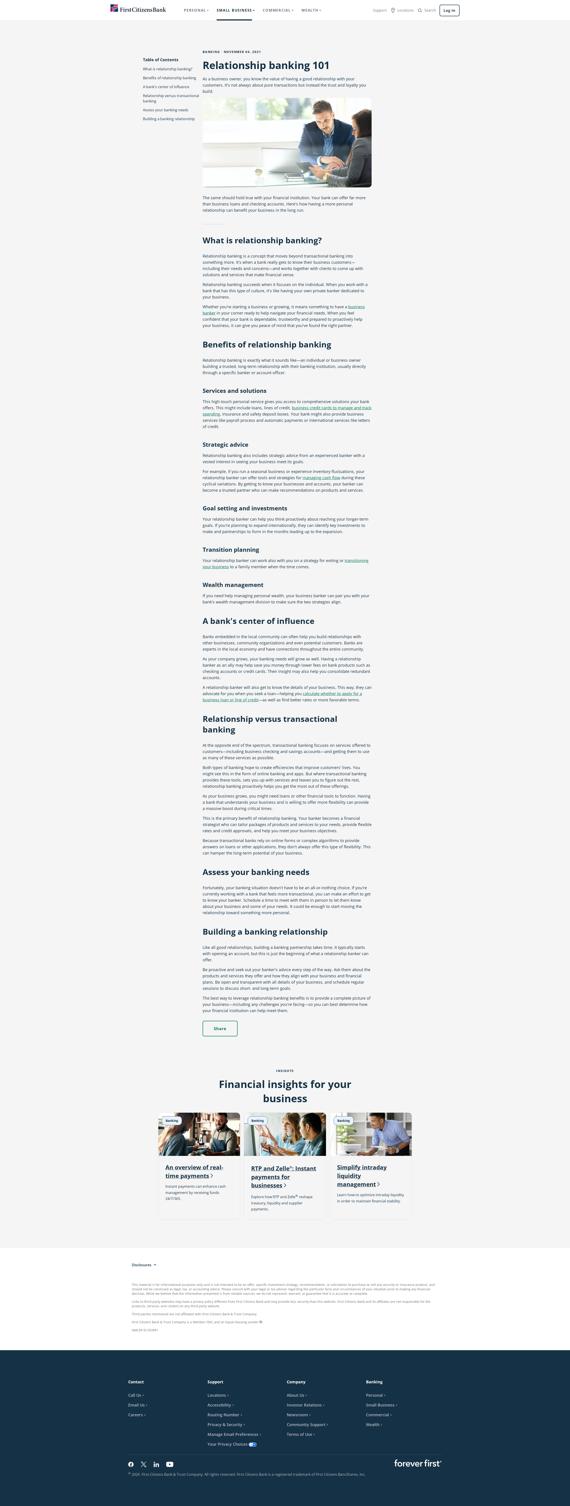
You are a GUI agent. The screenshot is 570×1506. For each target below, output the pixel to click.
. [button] (365, 1474)
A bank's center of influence (166, 86)
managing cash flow (321, 477)
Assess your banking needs (165, 110)
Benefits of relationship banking (169, 77)
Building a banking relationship (169, 118)
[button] (138, 1405)
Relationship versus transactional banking (171, 98)
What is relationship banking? (167, 69)
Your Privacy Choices (228, 1444)
